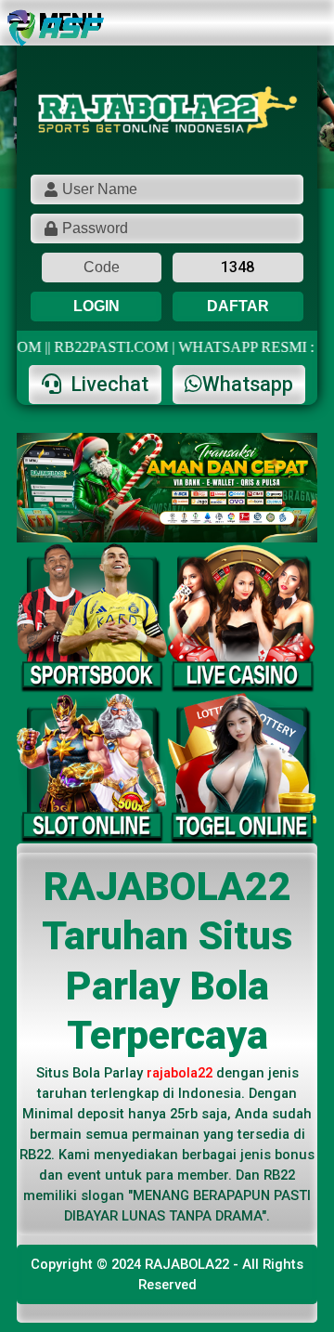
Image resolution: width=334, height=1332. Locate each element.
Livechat (107, 384)
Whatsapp (247, 384)
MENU (70, 22)
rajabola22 (179, 1072)
